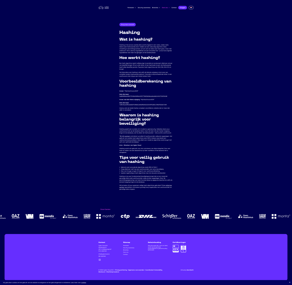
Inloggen (182, 7)
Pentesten (131, 7)
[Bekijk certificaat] (176, 248)
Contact (174, 7)
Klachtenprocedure (112, 272)
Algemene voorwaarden (136, 270)
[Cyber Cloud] (103, 7)
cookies (83, 282)
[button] (191, 7)
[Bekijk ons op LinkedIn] (99, 260)
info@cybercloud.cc (104, 254)
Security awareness (144, 7)
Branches (155, 7)
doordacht (190, 270)
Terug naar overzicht (127, 24)
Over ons (165, 7)
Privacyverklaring (121, 270)
